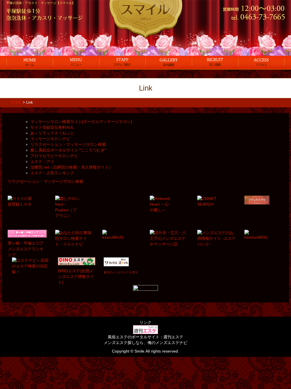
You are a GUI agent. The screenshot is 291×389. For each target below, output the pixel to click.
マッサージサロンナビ (50, 138)
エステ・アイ (42, 161)
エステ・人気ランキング (52, 173)
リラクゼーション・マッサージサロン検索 (68, 144)
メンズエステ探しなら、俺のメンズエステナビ (145, 342)
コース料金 (76, 62)
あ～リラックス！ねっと (52, 133)
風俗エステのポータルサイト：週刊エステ (145, 337)
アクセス (261, 62)
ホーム (30, 62)
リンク (145, 322)
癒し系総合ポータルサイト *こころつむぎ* (68, 150)
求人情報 (215, 62)
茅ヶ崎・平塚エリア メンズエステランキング (25, 249)
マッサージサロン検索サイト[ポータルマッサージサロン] (81, 121)
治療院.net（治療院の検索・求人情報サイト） (71, 167)
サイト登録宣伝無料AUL (52, 127)
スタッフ (122, 62)
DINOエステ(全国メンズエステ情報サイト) (76, 276)
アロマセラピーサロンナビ (54, 155)
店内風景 (169, 62)
